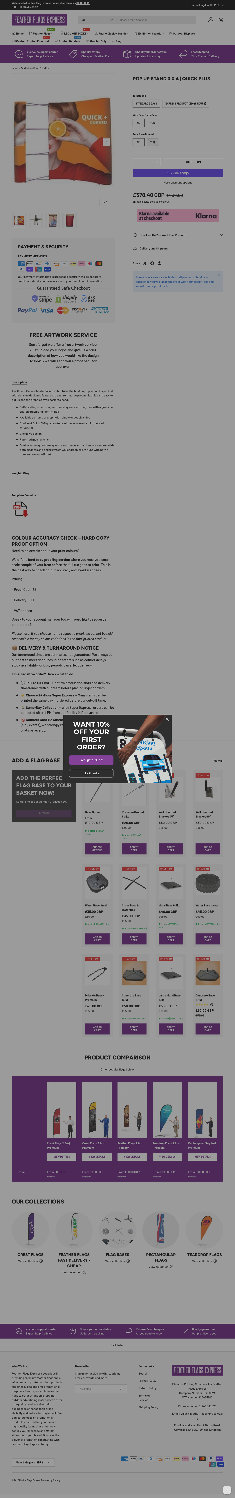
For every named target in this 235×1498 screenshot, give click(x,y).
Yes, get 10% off (91, 760)
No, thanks (91, 773)
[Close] (167, 719)
